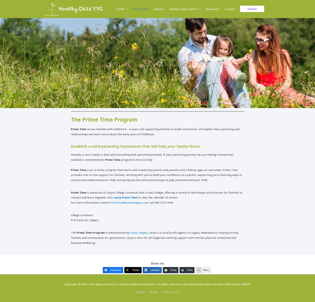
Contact (230, 9)
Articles (159, 9)
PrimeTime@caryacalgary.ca (127, 202)
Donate (153, 292)
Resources (212, 9)
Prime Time (140, 9)
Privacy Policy (170, 292)
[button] (252, 9)
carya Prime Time (125, 197)
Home (120, 9)
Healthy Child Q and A (183, 9)
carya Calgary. (139, 232)
